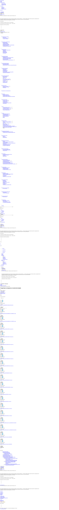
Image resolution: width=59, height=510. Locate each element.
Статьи (1, 499)
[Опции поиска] (0, 207)
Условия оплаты (3, 3)
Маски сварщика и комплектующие (8, 457)
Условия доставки (2, 496)
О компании (1, 492)
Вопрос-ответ (1, 500)
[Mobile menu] (0, 221)
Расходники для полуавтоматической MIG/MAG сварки (10, 458)
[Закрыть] (0, 245)
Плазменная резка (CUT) (6, 454)
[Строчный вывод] (1, 298)
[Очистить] (12, 206)
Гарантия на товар (4, 4)
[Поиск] (0, 241)
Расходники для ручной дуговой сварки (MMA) (10, 461)
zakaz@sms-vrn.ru (2, 14)
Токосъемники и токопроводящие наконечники (11, 460)
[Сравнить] (1, 301)
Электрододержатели (8, 462)
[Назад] (3, 256)
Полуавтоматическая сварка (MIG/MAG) (8, 455)
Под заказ (2, 331)
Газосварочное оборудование (6, 452)
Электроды (7, 463)
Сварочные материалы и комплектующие (8, 456)
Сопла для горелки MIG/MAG (9, 459)
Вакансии (3, 8)
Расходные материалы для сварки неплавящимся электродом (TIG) (12, 464)
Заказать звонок (2, 225)
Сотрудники (3, 7)
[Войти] (0, 242)
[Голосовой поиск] (1, 208)
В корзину (2, 307)
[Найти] (2, 208)
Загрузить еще (2, 447)
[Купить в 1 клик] (1, 302)
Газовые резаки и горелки (7, 453)
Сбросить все (4, 290)
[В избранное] (1, 300)
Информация (1, 498)
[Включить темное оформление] (1, 30)
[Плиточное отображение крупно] (0, 298)
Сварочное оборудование (5, 451)
